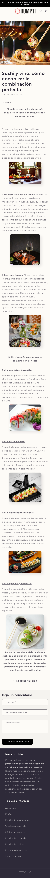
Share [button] (8, 102)
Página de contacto (15, 832)
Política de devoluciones (17, 820)
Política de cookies (14, 844)
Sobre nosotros (13, 856)
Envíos (8, 814)
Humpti (28, 872)
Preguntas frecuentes (16, 850)
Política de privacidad (16, 838)
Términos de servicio (15, 826)
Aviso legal (10, 808)
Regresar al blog (26, 680)
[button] (3, 11)
